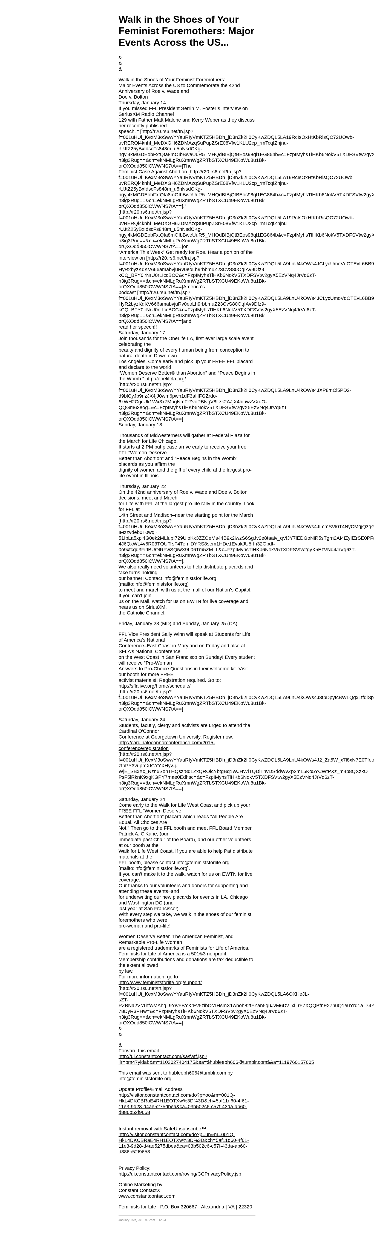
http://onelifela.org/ (165, 378)
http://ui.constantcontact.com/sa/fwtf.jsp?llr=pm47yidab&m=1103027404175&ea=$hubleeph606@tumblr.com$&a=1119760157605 (216, 1059)
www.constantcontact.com (147, 1196)
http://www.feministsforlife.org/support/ (160, 982)
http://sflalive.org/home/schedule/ (155, 686)
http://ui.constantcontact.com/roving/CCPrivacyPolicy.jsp (180, 1174)
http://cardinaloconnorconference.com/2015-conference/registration (167, 745)
